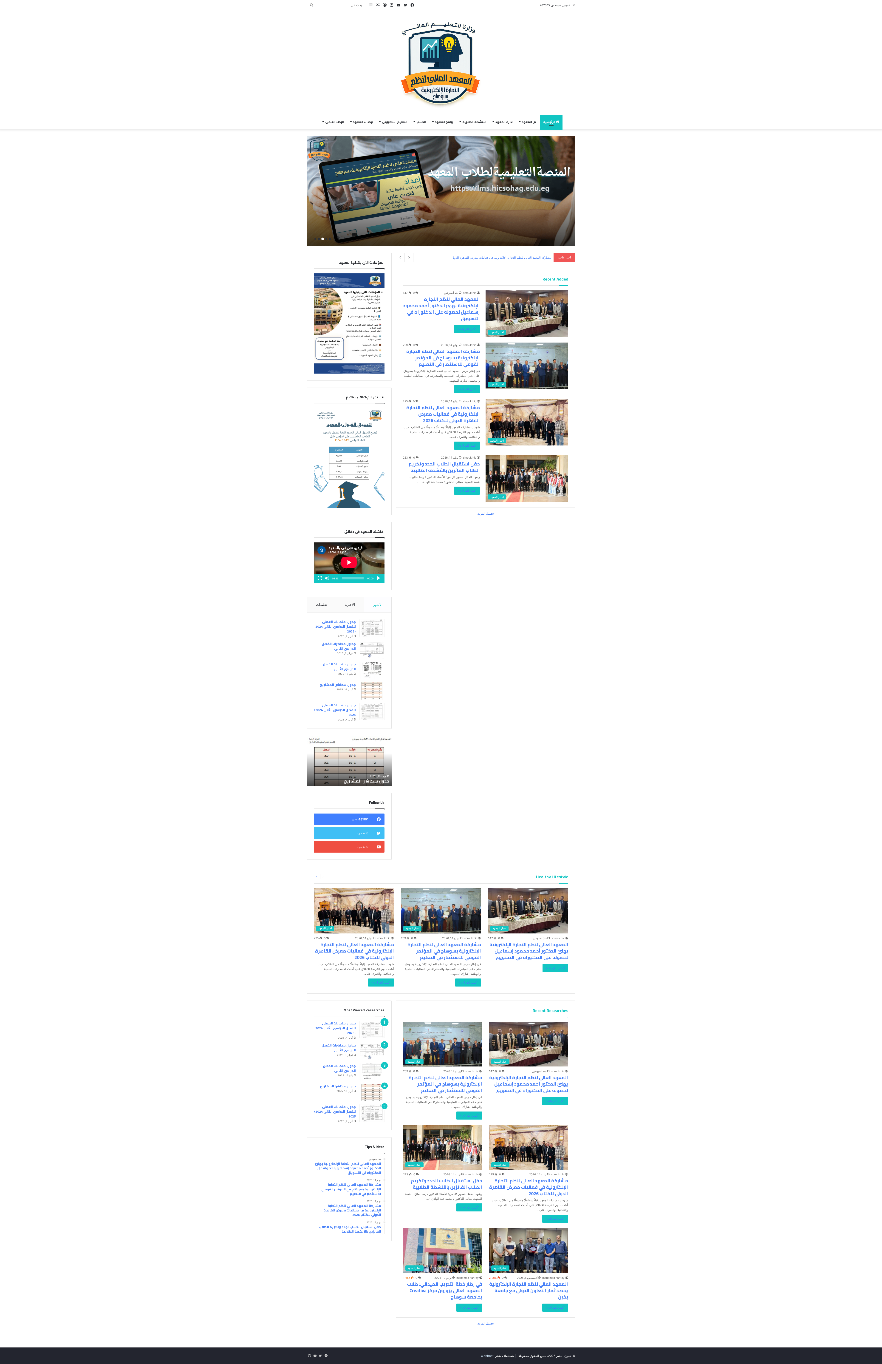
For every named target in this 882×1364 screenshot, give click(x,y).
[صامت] (327, 578)
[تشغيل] (378, 578)
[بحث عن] (311, 5)
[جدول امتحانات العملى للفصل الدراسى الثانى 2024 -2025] (371, 628)
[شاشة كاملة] (319, 578)
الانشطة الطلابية (474, 122)
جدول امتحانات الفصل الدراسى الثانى (339, 666)
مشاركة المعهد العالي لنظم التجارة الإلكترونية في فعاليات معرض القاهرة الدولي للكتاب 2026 (443, 414)
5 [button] (315, 239)
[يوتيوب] (398, 5)
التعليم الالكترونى (394, 122)
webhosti (487, 1356)
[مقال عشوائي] (377, 5)
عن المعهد (529, 122)
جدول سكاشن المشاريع (338, 685)
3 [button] (323, 239)
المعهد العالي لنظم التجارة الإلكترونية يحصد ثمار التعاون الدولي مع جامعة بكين (528, 1290)
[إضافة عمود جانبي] (371, 5)
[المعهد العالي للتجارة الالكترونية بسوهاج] (441, 63)
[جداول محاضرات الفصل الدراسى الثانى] (371, 650)
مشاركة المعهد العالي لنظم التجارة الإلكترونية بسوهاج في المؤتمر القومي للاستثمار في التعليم (443, 357)
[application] (349, 562)
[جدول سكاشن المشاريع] (371, 691)
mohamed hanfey (553, 1277)
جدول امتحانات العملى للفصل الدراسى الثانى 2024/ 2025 (335, 710)
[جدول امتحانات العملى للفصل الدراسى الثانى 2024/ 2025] (371, 711)
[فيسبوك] (412, 5)
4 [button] (319, 239)
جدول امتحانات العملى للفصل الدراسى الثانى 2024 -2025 (335, 626)
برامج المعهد (444, 122)
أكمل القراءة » (467, 329)
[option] (441, 191)
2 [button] (326, 239)
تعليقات (321, 604)
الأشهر (377, 604)
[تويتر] (405, 5)
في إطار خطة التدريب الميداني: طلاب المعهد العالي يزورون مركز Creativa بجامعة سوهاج (444, 1290)
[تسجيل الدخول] (384, 5)
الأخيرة (350, 604)
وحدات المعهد (363, 122)
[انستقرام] (391, 5)
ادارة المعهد (504, 122)
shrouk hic (469, 293)
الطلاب (421, 122)
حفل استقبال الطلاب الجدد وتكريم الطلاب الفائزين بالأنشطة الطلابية (507, 257)
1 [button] (330, 239)
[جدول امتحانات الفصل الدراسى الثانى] (371, 670)
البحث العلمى (334, 122)
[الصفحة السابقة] (322, 876)
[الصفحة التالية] (316, 876)
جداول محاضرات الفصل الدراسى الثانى (339, 646)
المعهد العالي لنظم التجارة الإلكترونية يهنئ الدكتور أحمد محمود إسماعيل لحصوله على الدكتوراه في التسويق (441, 309)
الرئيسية (549, 122)
